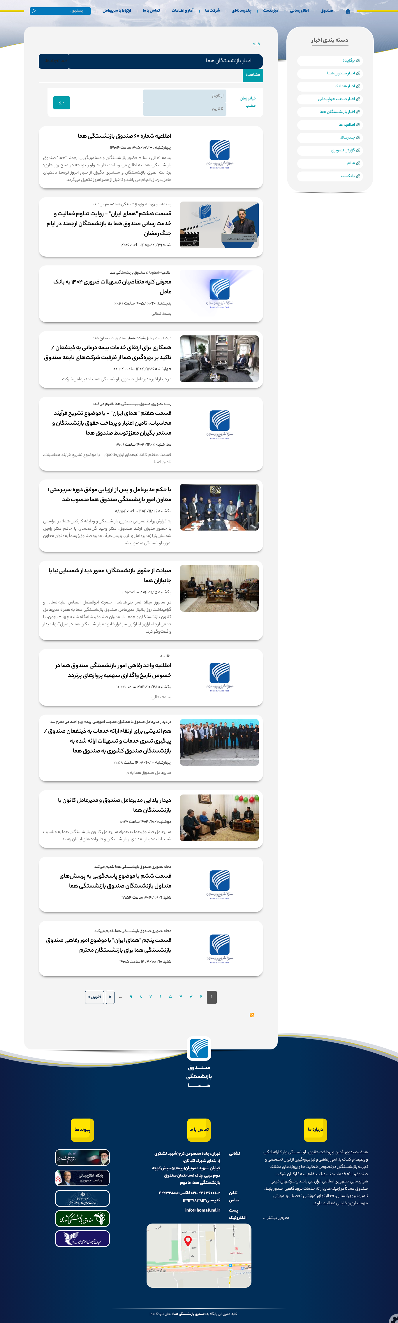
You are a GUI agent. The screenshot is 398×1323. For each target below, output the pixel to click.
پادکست (348, 176)
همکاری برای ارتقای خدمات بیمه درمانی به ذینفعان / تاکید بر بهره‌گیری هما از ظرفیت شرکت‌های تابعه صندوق (107, 353)
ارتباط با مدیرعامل (117, 11)
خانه (256, 44)
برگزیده (349, 60)
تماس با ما (151, 11)
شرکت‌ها (212, 11)
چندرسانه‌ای (241, 11)
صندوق (326, 11)
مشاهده (251, 77)
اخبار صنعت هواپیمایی (336, 99)
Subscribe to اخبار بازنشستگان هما (252, 1015)
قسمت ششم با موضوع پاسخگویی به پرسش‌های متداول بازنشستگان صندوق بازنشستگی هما (115, 881)
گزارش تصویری (343, 150)
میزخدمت (270, 11)
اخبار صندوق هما (341, 73)
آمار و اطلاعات (182, 11)
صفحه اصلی (348, 11)
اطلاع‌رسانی (299, 11)
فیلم (351, 163)
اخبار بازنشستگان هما (337, 112)
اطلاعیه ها (347, 125)
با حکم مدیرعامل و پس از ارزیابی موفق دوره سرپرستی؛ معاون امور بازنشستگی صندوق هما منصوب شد (109, 495)
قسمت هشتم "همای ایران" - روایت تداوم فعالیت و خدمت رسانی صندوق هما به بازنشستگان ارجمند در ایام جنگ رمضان (109, 224)
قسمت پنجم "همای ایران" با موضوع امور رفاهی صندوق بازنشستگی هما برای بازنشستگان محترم (108, 946)
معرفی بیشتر (278, 1218)
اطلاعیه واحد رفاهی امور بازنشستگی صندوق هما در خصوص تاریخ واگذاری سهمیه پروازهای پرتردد (113, 671)
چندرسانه (347, 137)
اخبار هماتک (345, 86)
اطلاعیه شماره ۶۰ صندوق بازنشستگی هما (124, 136)
